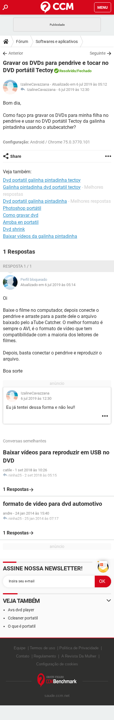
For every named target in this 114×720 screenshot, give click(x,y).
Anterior (15, 53)
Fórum (22, 41)
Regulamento (45, 656)
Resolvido (67, 71)
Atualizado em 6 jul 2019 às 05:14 (47, 285)
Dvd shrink (14, 229)
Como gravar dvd (20, 215)
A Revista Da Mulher (78, 656)
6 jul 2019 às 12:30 (73, 89)
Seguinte (98, 53)
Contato (22, 656)
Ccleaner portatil (23, 618)
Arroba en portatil (21, 222)
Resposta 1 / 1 (17, 266)
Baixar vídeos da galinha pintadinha (40, 236)
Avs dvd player (21, 610)
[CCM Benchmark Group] (57, 680)
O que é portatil (21, 626)
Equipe (19, 648)
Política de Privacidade (79, 648)
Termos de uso (42, 648)
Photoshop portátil (22, 208)
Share (15, 156)
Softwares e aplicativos (57, 41)
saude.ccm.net (57, 695)
